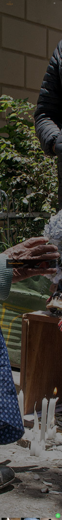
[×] (58, 515)
